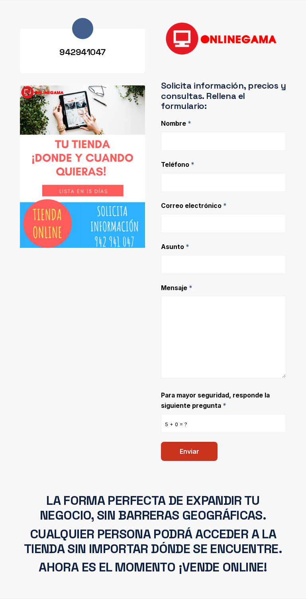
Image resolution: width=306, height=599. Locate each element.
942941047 (82, 51)
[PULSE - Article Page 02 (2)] (82, 166)
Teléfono (177, 164)
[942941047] (82, 28)
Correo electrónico (194, 206)
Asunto (175, 247)
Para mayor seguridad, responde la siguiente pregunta (215, 400)
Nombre (176, 123)
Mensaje (176, 288)
